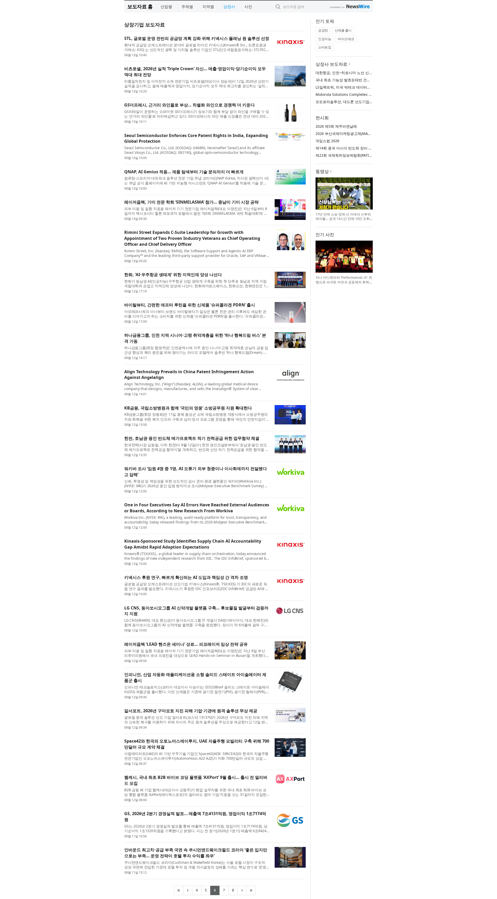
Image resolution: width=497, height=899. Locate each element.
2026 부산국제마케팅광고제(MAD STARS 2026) (354, 133)
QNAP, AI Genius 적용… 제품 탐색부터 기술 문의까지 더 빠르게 (184, 172)
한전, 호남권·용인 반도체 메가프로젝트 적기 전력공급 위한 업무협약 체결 (191, 438)
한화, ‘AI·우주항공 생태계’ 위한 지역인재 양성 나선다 (173, 274)
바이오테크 (346, 39)
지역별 (208, 6)
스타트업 (324, 47)
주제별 (187, 6)
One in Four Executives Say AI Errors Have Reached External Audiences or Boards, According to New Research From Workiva (196, 508)
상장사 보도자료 (331, 64)
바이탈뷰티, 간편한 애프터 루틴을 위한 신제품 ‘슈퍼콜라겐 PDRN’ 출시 (189, 305)
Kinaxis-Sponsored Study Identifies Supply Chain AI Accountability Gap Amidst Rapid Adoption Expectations (192, 544)
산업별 (166, 6)
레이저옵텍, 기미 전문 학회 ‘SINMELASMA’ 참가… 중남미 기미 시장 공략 (191, 202)
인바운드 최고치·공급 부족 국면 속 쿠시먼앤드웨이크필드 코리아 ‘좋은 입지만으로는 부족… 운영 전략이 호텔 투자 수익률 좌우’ (195, 853)
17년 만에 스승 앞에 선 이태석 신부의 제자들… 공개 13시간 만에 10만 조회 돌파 (343, 219)
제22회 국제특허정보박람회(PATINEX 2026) (351, 155)
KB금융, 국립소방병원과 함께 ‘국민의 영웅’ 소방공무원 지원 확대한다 (188, 408)
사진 (248, 6)
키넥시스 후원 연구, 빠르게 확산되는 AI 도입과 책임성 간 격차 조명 (186, 577)
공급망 (323, 30)
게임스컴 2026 (327, 140)
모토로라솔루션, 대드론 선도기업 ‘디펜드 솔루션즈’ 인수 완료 (365, 101)
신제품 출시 (343, 30)
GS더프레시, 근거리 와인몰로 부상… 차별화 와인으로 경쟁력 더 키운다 (189, 105)
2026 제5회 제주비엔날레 (336, 126)
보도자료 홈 (139, 6)
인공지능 (324, 39)
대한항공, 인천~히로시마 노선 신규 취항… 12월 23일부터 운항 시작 (370, 72)
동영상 (322, 171)
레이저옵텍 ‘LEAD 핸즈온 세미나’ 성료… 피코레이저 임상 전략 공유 (186, 644)
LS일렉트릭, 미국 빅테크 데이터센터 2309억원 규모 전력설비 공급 (369, 87)
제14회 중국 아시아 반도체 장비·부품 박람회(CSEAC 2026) (363, 148)
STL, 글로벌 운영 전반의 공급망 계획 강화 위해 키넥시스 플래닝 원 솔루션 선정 (196, 38)
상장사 (229, 6)
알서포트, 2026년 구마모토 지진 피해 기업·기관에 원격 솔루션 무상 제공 (190, 711)
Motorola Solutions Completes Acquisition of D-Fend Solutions (369, 94)
